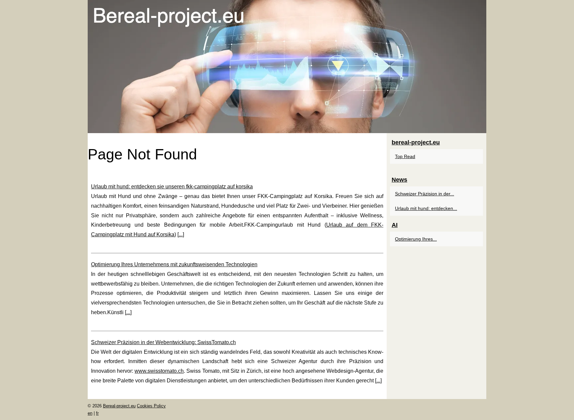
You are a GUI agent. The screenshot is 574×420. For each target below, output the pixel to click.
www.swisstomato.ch (159, 371)
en (90, 413)
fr (97, 413)
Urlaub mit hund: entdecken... (426, 208)
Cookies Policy (151, 405)
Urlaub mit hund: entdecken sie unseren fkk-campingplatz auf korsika (172, 186)
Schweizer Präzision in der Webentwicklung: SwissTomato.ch (163, 342)
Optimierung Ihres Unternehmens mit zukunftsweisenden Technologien (174, 264)
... (181, 234)
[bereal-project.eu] (287, 66)
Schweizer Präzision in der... (424, 193)
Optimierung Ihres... (416, 239)
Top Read (405, 156)
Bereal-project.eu (119, 405)
